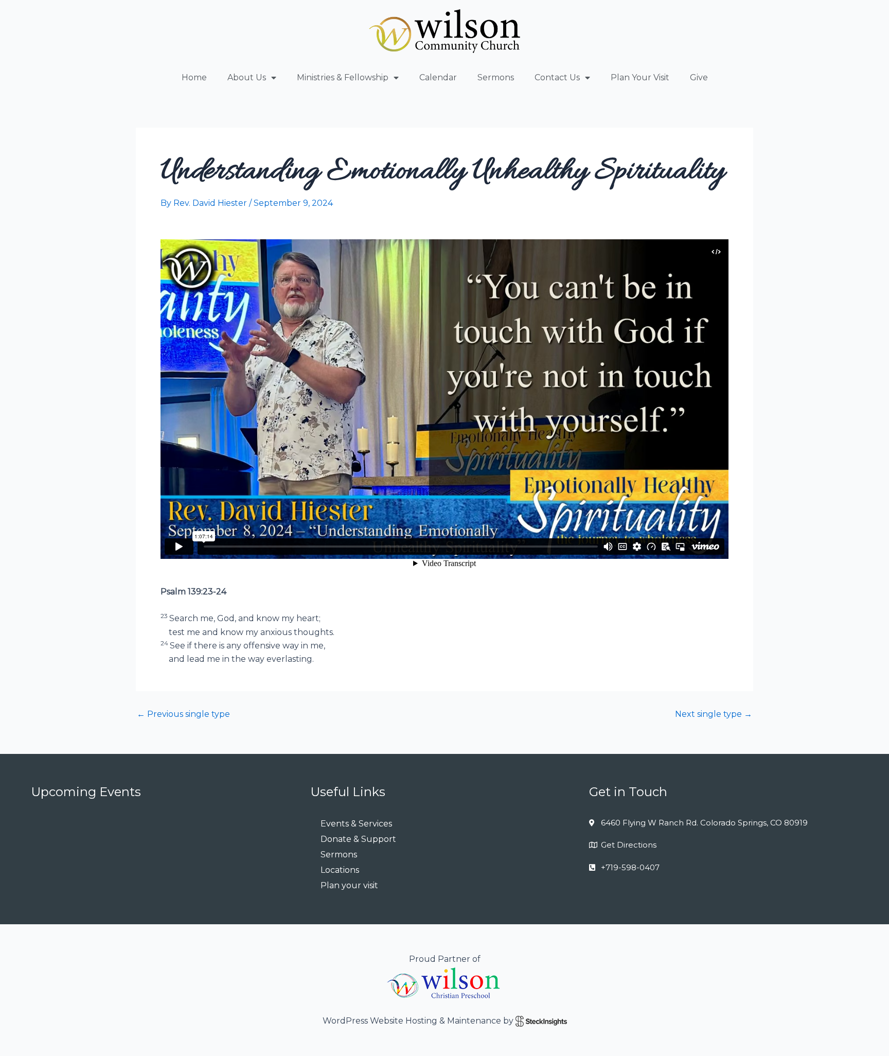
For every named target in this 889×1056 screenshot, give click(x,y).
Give (699, 77)
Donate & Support (358, 839)
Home (194, 77)
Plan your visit (349, 885)
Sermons (495, 77)
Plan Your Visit (640, 77)
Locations (340, 870)
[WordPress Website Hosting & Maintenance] (541, 1021)
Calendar (438, 77)
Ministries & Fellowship (342, 77)
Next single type (713, 714)
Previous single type (183, 714)
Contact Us (557, 77)
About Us (246, 77)
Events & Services (356, 824)
